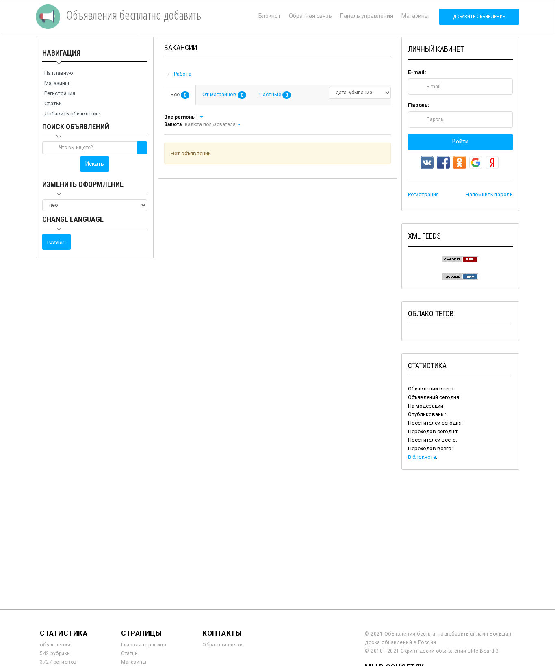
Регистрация (59, 93)
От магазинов (222, 94)
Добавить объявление (479, 17)
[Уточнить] (201, 117)
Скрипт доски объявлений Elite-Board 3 (450, 651)
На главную (58, 73)
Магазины (415, 16)
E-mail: (417, 72)
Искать (94, 164)
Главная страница (143, 645)
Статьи (53, 103)
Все (178, 94)
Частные (273, 94)
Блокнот (269, 16)
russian (56, 242)
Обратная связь (310, 16)
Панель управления (366, 16)
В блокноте (422, 457)
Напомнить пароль (489, 194)
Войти (460, 141)
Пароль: (418, 105)
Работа (182, 74)
